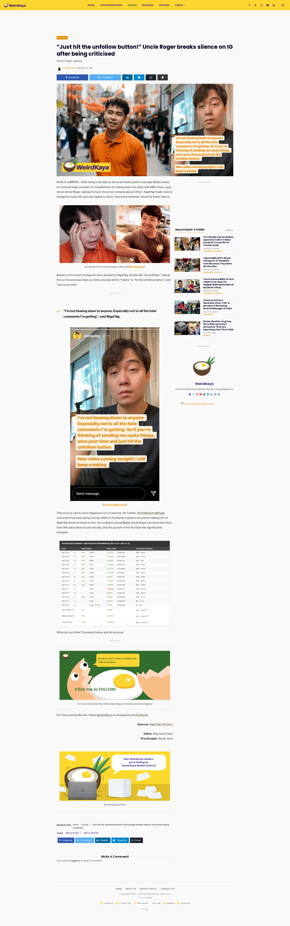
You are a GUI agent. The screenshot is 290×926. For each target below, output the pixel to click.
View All (229, 230)
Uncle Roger (91, 833)
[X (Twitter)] (193, 394)
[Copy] (162, 77)
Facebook (142, 715)
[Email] (151, 77)
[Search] (281, 5)
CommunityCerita (212, 251)
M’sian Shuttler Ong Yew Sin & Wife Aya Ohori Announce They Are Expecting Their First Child (218, 325)
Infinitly (148, 897)
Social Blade (122, 522)
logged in (76, 860)
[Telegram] (139, 77)
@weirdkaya (104, 715)
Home (75, 824)
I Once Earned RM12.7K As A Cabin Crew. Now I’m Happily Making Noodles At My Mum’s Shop (218, 283)
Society (62, 38)
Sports (206, 335)
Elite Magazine (136, 266)
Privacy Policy (148, 888)
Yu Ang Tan (68, 68)
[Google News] (219, 394)
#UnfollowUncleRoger (151, 513)
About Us (130, 888)
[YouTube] (201, 394)
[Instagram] (197, 394)
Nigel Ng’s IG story (161, 724)
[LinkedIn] (127, 77)
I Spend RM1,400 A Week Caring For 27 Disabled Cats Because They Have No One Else (217, 262)
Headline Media (151, 894)
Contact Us (167, 888)
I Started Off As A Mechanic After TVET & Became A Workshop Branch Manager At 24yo (217, 304)
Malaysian (72, 833)
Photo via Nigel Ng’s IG (114, 504)
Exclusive (208, 314)
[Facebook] (190, 394)
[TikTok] (204, 394)
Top (146, 909)
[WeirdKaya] (15, 5)
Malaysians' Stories (190, 229)
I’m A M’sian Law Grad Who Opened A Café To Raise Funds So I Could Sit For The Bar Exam (218, 241)
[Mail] (215, 394)
